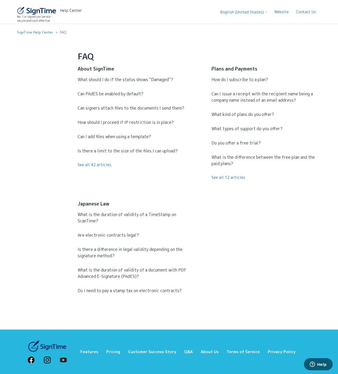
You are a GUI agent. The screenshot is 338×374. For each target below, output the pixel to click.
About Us (210, 351)
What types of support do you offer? (247, 129)
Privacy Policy (281, 351)
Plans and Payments (234, 69)
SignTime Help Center (35, 32)
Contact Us (306, 11)
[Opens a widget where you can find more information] (318, 364)
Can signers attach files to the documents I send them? (131, 108)
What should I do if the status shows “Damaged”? (125, 79)
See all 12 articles (228, 177)
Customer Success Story (152, 351)
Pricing (113, 351)
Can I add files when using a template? (114, 136)
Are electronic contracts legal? (108, 235)
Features (89, 351)
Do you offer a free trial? (236, 143)
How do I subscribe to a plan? (240, 79)
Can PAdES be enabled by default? (110, 94)
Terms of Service (243, 351)
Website (281, 11)
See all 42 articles (94, 164)
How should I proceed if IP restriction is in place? (126, 122)
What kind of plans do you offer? (243, 114)
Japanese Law (93, 203)
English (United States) (242, 12)
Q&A (188, 351)
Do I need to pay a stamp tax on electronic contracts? (130, 290)
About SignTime (96, 69)
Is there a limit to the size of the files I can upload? (128, 151)
